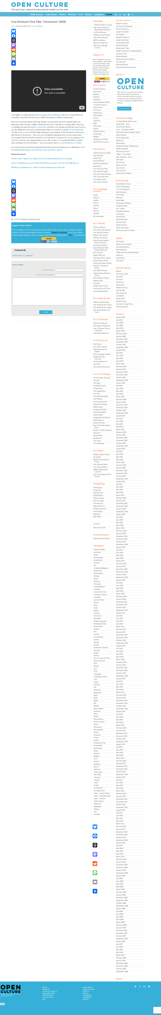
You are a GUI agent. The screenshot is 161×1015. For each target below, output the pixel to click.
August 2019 (120, 547)
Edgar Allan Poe (99, 255)
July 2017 (119, 616)
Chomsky (96, 283)
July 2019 (119, 550)
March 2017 (120, 627)
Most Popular (98, 708)
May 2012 (119, 785)
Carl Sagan (120, 34)
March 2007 (120, 955)
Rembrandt (97, 438)
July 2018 (119, 583)
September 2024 (122, 380)
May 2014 (119, 720)
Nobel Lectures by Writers (125, 59)
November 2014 (121, 703)
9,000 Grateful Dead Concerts (100, 471)
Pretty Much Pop (100, 743)
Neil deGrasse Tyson (123, 184)
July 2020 (119, 517)
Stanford (97, 769)
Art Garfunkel (121, 222)
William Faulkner (122, 149)
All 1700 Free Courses (101, 142)
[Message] (48, 54)
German (96, 206)
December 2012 (121, 766)
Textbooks (87, 997)
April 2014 (119, 722)
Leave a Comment (36, 26)
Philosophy (97, 126)
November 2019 (121, 539)
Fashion (96, 629)
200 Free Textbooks (100, 43)
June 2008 (119, 914)
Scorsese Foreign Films (124, 304)
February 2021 (121, 498)
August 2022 (120, 449)
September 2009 (122, 873)
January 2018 (121, 599)
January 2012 (121, 796)
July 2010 (119, 846)
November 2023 (121, 408)
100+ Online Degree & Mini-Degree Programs (102, 29)
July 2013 (119, 747)
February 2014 (121, 728)
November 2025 (121, 342)
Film (95, 632)
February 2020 (121, 531)
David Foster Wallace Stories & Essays (101, 241)
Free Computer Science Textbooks (101, 329)
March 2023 (120, 429)
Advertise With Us (124, 108)
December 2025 (121, 339)
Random (97, 753)
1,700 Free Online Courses (102, 25)
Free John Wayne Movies (102, 174)
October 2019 (121, 542)
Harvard (97, 650)
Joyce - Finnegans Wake (125, 130)
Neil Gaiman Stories (100, 238)
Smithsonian (97, 388)
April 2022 (119, 460)
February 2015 (121, 695)
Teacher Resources (100, 361)
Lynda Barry (120, 258)
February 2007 (121, 958)
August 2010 (120, 843)
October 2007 (121, 936)
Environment (97, 115)
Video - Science (99, 798)
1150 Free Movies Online (102, 153)
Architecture (98, 560)
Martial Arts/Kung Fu (100, 163)
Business (96, 97)
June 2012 (119, 783)
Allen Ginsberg (121, 192)
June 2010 (119, 848)
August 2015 (120, 679)
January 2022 (121, 468)
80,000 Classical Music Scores (101, 461)
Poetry (96, 738)
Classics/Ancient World (101, 102)
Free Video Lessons (100, 347)
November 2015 (121, 670)
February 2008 (121, 925)
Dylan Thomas (121, 165)
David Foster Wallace (124, 173)
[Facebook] (48, 35)
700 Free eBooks (99, 227)
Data (95, 605)
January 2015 (121, 698)
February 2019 (121, 564)
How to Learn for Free (102, 658)
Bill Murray (119, 140)
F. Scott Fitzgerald (122, 189)
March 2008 (120, 922)
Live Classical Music (100, 467)
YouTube (97, 814)
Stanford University (100, 404)
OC (15, 219)
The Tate (96, 394)
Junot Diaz (120, 261)
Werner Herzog (121, 288)
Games (96, 640)
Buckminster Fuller (122, 48)
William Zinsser (98, 498)
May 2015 (119, 687)
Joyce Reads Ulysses (123, 127)
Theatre (96, 780)
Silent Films (97, 158)
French (95, 203)
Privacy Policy (48, 995)
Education (97, 618)
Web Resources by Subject (100, 350)
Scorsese (119, 279)
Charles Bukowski (122, 138)
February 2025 (121, 366)
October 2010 (121, 837)
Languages (87, 995)
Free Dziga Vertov (99, 179)
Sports (96, 767)
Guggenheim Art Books (101, 418)
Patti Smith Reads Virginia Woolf (128, 132)
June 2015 (119, 684)
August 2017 (120, 613)
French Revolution (99, 412)
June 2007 (119, 947)
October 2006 (121, 969)
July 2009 (119, 878)
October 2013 (121, 739)
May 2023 (119, 424)
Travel (96, 783)
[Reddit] (48, 49)
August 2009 (120, 876)
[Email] (48, 58)
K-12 (95, 671)
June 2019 (119, 553)
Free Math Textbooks (100, 333)
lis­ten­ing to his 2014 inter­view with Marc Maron (42, 150)
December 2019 (121, 536)
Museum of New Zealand (102, 430)
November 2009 (121, 867)
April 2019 (119, 558)
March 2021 (120, 495)
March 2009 (120, 889)
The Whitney (98, 399)
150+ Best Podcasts (100, 38)
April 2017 (119, 624)
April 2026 (119, 328)
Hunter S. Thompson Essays (100, 267)
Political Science (99, 131)
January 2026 (121, 336)
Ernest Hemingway (123, 187)
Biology (96, 94)
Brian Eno (119, 198)
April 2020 (119, 525)
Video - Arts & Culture (102, 793)
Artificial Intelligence (101, 568)
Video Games (99, 801)
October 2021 (121, 476)
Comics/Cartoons (100, 592)
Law (95, 679)
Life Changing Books (100, 291)
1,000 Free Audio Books (101, 35)
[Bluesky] (48, 31)
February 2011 (121, 826)
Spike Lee (119, 255)
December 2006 (121, 963)
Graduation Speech (101, 647)
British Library (98, 407)
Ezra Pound (120, 162)
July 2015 (119, 681)
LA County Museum (100, 402)
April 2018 (119, 591)
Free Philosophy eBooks (102, 230)
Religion (96, 137)
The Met (96, 380)
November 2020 (121, 506)
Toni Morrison (98, 503)
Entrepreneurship (100, 624)
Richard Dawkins (122, 45)
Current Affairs (99, 600)
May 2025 (119, 358)
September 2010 (122, 840)
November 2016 (121, 638)
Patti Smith (120, 195)
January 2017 (121, 632)
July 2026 (119, 320)
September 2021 (122, 479)
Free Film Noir (98, 155)
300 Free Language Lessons (100, 47)
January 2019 (121, 566)
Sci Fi (95, 759)
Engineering (97, 113)
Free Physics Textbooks (101, 326)
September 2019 (122, 544)
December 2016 (121, 635)
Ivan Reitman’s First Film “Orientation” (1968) (38, 21)
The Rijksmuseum (99, 386)
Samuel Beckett (121, 219)
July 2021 (119, 484)
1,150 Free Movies (99, 32)
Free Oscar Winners (100, 182)
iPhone (96, 666)
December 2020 (121, 503)
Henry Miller (120, 200)
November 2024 (121, 375)
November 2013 (121, 736)
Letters (96, 682)
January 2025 (121, 369)
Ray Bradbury (98, 495)
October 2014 (121, 706)
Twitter (96, 785)
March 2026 (120, 331)
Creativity (97, 597)
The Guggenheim (99, 391)
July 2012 (119, 780)
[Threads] (48, 40)
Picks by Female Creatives (125, 230)
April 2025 (119, 361)
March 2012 (120, 791)
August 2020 (120, 514)
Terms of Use (47, 997)
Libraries (97, 685)
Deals (96, 608)
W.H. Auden (120, 208)
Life (95, 687)
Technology (98, 772)
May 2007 (119, 950)
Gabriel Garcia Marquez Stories (101, 274)
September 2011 (122, 807)
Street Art (96, 433)
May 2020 (119, 523)
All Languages (98, 216)
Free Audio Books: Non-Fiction (102, 311)
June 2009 (119, 881)
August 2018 (120, 580)
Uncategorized (99, 791)
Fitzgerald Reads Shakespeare (127, 146)
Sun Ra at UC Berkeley (124, 26)
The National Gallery (100, 396)
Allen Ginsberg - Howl (124, 157)
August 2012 (120, 777)
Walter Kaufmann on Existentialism (128, 51)
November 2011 (121, 802)
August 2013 (120, 744)
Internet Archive (99, 661)
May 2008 (119, 917)
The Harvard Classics (101, 232)
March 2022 (120, 462)
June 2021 (119, 487)
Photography (98, 730)
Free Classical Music (100, 464)
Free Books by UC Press (102, 288)
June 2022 (119, 454)
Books (96, 579)
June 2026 (119, 323)
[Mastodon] (48, 45)
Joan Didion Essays (100, 270)
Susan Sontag (121, 301)
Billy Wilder (97, 517)
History (95, 118)
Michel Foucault (121, 24)
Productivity (98, 745)
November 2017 (121, 605)
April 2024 (119, 394)
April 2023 (119, 427)
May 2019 (119, 555)
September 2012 (122, 774)
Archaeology (98, 557)
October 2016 (121, 640)
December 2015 (121, 668)
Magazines (98, 693)
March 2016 (120, 659)
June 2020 (119, 520)
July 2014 (119, 714)
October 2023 (121, 410)
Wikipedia (97, 806)
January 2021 (121, 501)
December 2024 (121, 372)
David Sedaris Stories (101, 278)
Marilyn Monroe (121, 225)
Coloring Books (98, 443)
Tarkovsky (119, 282)
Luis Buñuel (120, 296)
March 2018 (120, 594)
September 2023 (122, 413)
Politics (96, 740)
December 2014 (121, 700)
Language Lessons (100, 677)
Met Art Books (98, 420)
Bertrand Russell (122, 65)
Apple (96, 555)
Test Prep (96, 364)
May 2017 (119, 621)
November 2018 (121, 572)
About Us (46, 989)
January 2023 (121, 435)
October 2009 (121, 870)
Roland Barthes (121, 56)
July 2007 (119, 944)
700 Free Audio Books (101, 302)
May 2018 (119, 588)
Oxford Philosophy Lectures (126, 67)
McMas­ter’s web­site (73, 143)
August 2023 (120, 416)
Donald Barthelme (122, 211)
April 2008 (119, 919)
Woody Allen (120, 290)
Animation (97, 552)
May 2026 (119, 325)
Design (96, 610)
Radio (96, 751)
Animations (97, 166)
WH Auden (120, 241)
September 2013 (122, 742)
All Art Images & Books (101, 378)
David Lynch (120, 285)
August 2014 (120, 711)
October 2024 (121, 377)
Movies (85, 993)
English (95, 200)
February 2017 (121, 629)
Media (96, 700)
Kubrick (118, 271)
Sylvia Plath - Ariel (122, 124)
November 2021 (121, 473)
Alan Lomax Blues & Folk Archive (102, 475)
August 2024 (120, 383)
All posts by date (99, 528)
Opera (96, 724)
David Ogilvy (97, 511)
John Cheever (121, 171)
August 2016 (120, 646)
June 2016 (119, 651)
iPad (95, 663)
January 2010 (121, 862)
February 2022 (121, 465)
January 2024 (121, 402)
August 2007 (120, 941)
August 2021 (120, 481)
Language (97, 674)
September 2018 (122, 577)
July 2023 (119, 419)
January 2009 (121, 895)
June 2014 (119, 717)
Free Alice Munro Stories (102, 258)
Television (97, 777)
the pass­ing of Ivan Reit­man (49, 115)
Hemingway (97, 488)
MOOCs (96, 706)
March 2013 (120, 758)
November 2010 (121, 835)
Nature (96, 716)
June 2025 (119, 356)
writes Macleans (76, 130)
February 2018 (121, 596)
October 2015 (121, 673)
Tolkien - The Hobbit (123, 154)
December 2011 (121, 799)
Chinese (96, 198)
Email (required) (48, 275)
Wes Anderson (121, 293)
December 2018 (121, 569)
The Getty (96, 383)
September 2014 (122, 709)
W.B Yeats (120, 160)
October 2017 (121, 607)
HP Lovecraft (98, 253)
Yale (95, 812)
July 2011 (119, 813)
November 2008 (121, 900)
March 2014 (120, 725)
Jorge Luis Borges (122, 40)
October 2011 (121, 805)
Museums (97, 711)
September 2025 (122, 347)
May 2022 (119, 457)
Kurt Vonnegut (98, 501)
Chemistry (97, 100)
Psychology (97, 134)
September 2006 (122, 972)
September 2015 (122, 676)
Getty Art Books (99, 423)
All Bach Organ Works (101, 454)
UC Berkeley (98, 788)
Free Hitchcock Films (100, 169)
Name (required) (48, 270)
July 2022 (119, 451)
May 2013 (119, 753)
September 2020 (122, 512)
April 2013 (119, 755)
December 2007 (121, 930)
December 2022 (121, 438)
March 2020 (120, 528)
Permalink (22, 219)
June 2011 (119, 815)
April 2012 (119, 788)
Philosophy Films (122, 307)
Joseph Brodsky (121, 206)
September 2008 (122, 906)
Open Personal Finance (101, 539)
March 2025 (120, 364)
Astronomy (97, 92)
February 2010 (121, 859)
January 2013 (121, 763)
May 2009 (119, 884)
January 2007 (121, 961)
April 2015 (119, 690)
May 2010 (119, 851)
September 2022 (122, 446)
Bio (43, 999)
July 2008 (119, 911)
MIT (95, 703)
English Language (100, 621)
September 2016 (122, 643)
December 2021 (121, 471)
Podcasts (97, 735)
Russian (96, 211)
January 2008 (121, 928)
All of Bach (97, 457)
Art (95, 565)
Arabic (95, 195)
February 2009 (121, 892)
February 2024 (121, 399)
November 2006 (121, 966)
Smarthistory (98, 435)
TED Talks (97, 775)
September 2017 (122, 610)
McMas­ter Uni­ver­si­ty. (37, 127)
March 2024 (120, 397)
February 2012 (121, 794)
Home (44, 987)
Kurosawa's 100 (122, 274)
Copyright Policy (48, 993)
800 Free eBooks (99, 40)
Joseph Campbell (122, 32)
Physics (96, 129)
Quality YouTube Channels (99, 358)
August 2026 (120, 317)
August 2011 (120, 810)
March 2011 (120, 824)
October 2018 (121, 575)
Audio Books (98, 573)
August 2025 (120, 350)
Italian (95, 208)
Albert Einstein (121, 135)
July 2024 (119, 386)
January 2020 (121, 533)
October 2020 (121, 509)
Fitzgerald (97, 490)
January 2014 (121, 731)
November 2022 (121, 440)
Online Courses (99, 722)
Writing (96, 809)
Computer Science (100, 105)
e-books (97, 613)
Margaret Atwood (99, 509)
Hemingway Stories (100, 245)
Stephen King (98, 281)
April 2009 (119, 887)
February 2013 (121, 761)
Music (96, 714)
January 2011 (121, 829)
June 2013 (119, 750)
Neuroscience (98, 719)
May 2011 (119, 818)
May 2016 (119, 654)
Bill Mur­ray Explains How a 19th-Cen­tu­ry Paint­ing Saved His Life (38, 167)
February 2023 (121, 432)
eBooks (86, 999)
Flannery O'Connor (123, 151)
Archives (97, 563)
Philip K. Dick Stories (100, 235)
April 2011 (119, 821)
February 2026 (121, 334)
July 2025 (119, 353)
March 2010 (120, 857)
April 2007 (119, 952)
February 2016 (121, 662)
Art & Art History (99, 89)
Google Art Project (100, 410)
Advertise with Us (49, 991)
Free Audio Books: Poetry (102, 307)
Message (39, 275)
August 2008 (120, 909)
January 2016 (121, 665)
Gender (96, 642)
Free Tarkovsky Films (100, 177)
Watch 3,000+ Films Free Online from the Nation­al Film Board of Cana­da (41, 158)
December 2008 (121, 898)
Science (96, 761)
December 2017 (121, 602)
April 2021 (119, 492)
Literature (96, 121)
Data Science (98, 107)
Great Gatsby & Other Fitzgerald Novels (101, 249)
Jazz (95, 669)
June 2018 (119, 586)
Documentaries (98, 161)
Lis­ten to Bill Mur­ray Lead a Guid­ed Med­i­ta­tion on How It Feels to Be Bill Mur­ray (45, 163)
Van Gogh (97, 441)
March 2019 (120, 561)
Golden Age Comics (100, 286)
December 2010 (121, 832)
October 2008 (121, 903)
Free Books (97, 344)
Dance (96, 602)
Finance (96, 634)
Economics (97, 110)
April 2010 (119, 854)
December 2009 (121, 865)
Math (95, 123)
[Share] (48, 63)
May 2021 (119, 490)
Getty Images (98, 415)
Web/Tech (97, 804)
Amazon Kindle (99, 549)
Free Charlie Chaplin (100, 171)
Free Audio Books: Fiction (102, 305)
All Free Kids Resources (101, 367)
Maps (96, 695)
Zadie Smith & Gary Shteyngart (127, 252)
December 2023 (121, 405)
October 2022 (121, 443)
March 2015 (120, 692)
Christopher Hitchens (123, 203)
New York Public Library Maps (101, 426)
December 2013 (121, 733)
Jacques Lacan (121, 54)
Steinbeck (96, 514)
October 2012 (121, 772)
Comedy (97, 589)
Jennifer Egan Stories (100, 260)
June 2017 (119, 618)
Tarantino (119, 277)
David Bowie (120, 217)
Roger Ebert (120, 298)
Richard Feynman (122, 29)
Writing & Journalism (100, 139)
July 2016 (119, 648)
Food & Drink (98, 637)
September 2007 (122, 939)
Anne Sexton (120, 168)
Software (97, 764)
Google (96, 645)
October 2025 (121, 345)
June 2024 (119, 388)
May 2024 (119, 391)
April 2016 (119, 657)
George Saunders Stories (102, 263)
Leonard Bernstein (122, 43)
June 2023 (119, 421)
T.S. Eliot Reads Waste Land (126, 121)
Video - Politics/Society (102, 796)
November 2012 (121, 769)
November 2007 (121, 933)
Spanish (96, 214)
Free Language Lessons (102, 354)
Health (96, 653)
